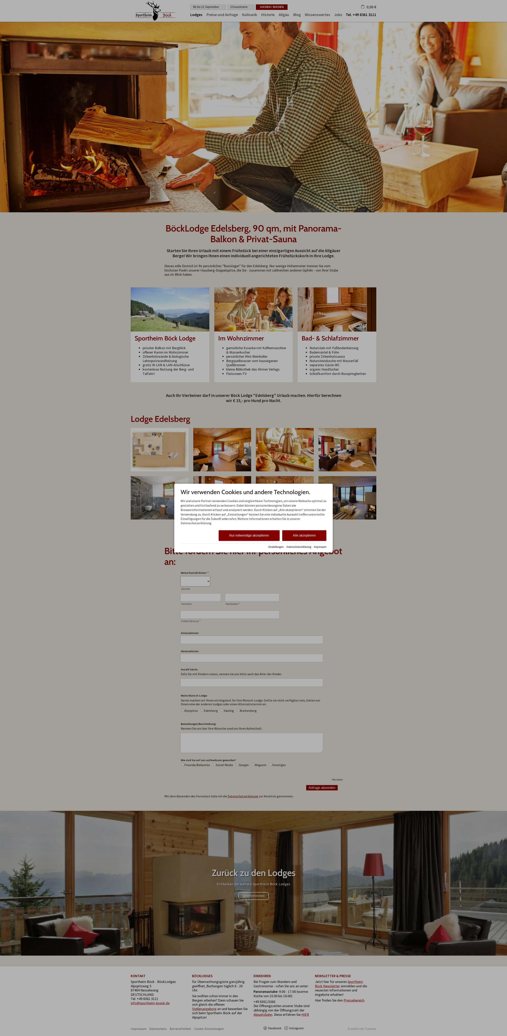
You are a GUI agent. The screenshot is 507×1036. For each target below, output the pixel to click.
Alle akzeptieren (304, 535)
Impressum (320, 547)
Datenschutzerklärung (299, 547)
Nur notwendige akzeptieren (249, 535)
